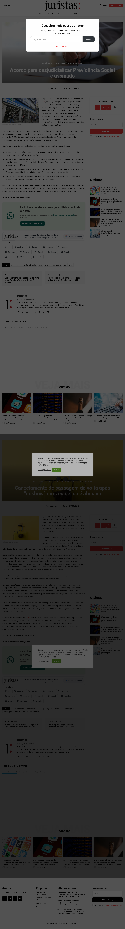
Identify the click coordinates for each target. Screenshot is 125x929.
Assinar (88, 39)
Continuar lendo (62, 46)
